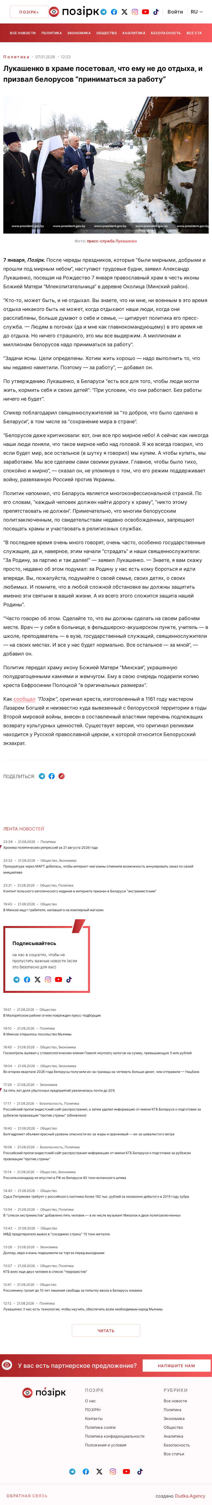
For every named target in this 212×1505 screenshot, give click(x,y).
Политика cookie (100, 1427)
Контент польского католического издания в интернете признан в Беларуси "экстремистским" (80, 891)
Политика (51, 33)
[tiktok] (156, 12)
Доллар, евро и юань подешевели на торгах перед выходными (53, 1253)
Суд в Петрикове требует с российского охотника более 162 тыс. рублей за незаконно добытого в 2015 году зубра (96, 1196)
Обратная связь (27, 1495)
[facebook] (114, 12)
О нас (90, 1400)
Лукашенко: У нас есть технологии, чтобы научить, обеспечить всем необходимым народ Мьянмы (83, 1309)
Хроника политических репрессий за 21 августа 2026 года (50, 847)
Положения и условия (105, 1445)
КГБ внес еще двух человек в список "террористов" (45, 1271)
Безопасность (166, 33)
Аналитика (133, 33)
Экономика (79, 33)
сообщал (25, 699)
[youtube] (145, 12)
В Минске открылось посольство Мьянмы (37, 1034)
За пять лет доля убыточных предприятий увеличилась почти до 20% (59, 1090)
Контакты (94, 1418)
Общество (106, 33)
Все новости (23, 33)
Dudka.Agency (190, 1496)
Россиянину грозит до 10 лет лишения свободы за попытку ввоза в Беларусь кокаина (72, 1290)
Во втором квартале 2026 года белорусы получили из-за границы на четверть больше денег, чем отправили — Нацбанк (101, 1072)
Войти (175, 12)
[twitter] (124, 12)
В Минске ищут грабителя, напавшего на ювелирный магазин (53, 910)
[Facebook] (51, 776)
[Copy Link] (61, 776)
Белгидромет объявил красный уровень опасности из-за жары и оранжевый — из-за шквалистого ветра (88, 1134)
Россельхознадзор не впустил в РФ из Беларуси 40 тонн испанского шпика (64, 1178)
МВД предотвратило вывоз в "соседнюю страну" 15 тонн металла (56, 1234)
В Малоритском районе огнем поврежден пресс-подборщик (52, 1015)
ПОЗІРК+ (93, 1409)
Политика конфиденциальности (114, 1436)
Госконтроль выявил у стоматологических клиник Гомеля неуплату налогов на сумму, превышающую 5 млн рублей (97, 1053)
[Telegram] (42, 776)
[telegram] (103, 12)
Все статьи (198, 33)
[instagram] (135, 12)
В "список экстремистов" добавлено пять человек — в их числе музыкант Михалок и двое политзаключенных (92, 1215)
